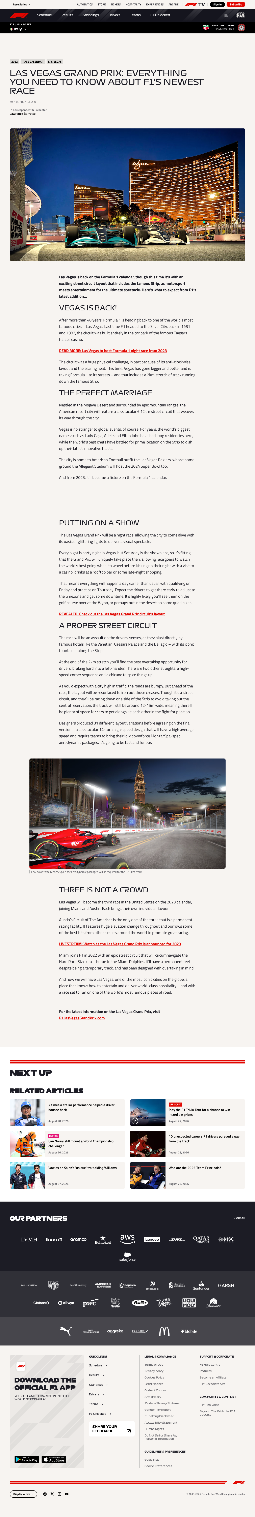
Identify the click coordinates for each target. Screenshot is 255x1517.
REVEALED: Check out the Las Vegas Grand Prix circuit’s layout (112, 614)
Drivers (114, 15)
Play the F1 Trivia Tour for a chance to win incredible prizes (199, 1112)
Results (67, 15)
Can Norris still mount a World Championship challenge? (80, 1144)
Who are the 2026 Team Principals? (195, 1167)
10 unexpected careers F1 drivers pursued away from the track (204, 1139)
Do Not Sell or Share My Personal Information (161, 1437)
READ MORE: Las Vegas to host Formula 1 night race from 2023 (113, 350)
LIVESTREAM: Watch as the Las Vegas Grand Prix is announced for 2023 (120, 944)
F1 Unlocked (160, 15)
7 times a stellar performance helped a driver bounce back (81, 1107)
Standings (91, 15)
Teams (135, 15)
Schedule (44, 15)
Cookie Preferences (158, 1466)
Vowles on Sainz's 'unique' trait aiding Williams (82, 1167)
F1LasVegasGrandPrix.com (82, 1018)
